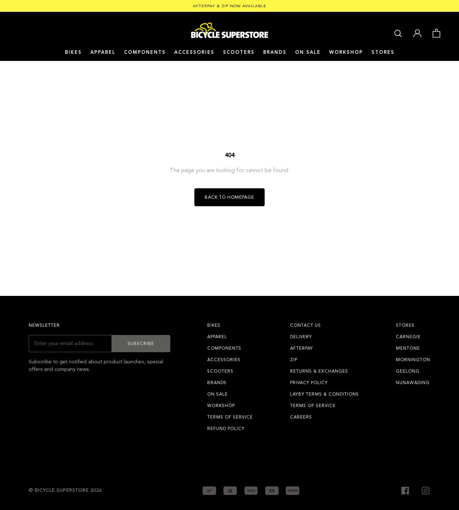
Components (145, 52)
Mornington (413, 359)
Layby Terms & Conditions (324, 394)
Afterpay (301, 348)
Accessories (194, 52)
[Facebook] (405, 490)
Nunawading (413, 382)
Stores (383, 52)
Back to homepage (229, 197)
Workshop (346, 52)
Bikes (73, 52)
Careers (301, 417)
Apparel (102, 52)
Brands (217, 382)
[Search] (398, 33)
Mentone (408, 348)
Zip (293, 359)
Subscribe (141, 343)
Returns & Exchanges (319, 371)
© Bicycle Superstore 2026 (65, 490)
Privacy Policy (309, 382)
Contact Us (305, 325)
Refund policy (226, 428)
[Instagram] (425, 490)
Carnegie (408, 336)
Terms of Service (230, 417)
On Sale (308, 52)
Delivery (301, 336)
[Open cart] (436, 32)
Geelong (408, 371)
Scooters (239, 52)
